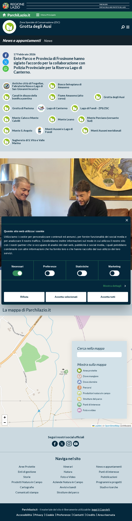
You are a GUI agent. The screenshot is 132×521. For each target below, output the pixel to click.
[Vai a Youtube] (76, 444)
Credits (90, 514)
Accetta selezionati (66, 296)
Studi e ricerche (109, 487)
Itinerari (68, 466)
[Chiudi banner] (127, 220)
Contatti (78, 514)
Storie (26, 476)
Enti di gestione (27, 471)
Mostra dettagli (112, 285)
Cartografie (27, 487)
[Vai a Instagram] (69, 443)
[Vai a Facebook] (55, 444)
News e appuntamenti (22, 40)
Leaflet (97, 425)
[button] (4, 417)
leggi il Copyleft (101, 509)
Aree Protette (27, 466)
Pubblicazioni (109, 476)
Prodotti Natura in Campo (27, 482)
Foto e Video (67, 476)
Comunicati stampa (26, 492)
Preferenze (64, 514)
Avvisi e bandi (68, 487)
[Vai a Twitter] (62, 444)
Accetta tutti (108, 296)
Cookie (50, 514)
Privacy (38, 514)
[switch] (50, 273)
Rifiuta (24, 296)
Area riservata (106, 514)
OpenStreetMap (112, 425)
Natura (68, 471)
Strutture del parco (68, 492)
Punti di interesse (109, 471)
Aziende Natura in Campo (68, 482)
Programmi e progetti (109, 482)
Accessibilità (24, 514)
